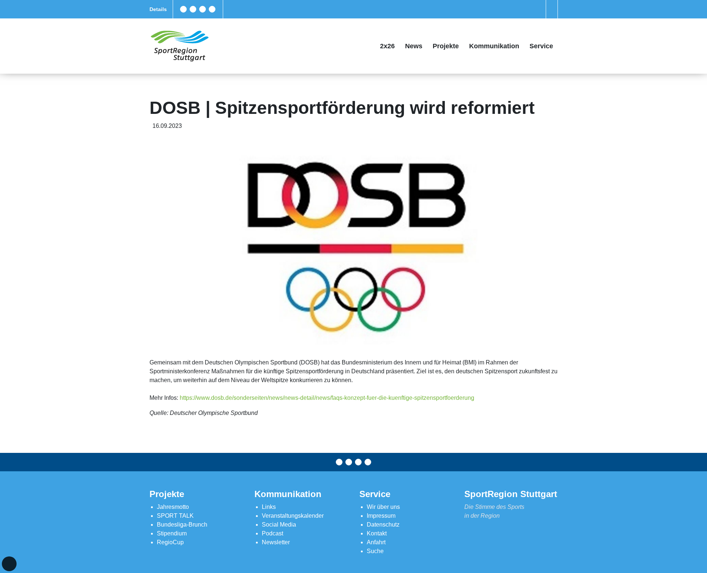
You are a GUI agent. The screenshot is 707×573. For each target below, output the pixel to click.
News (413, 46)
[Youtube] (212, 9)
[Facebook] (183, 9)
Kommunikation (494, 46)
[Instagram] (202, 9)
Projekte (446, 46)
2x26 (387, 46)
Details (158, 9)
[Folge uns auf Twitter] (193, 9)
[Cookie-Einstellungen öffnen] (9, 563)
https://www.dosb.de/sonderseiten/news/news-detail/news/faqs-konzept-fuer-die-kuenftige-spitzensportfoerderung (327, 398)
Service (541, 46)
